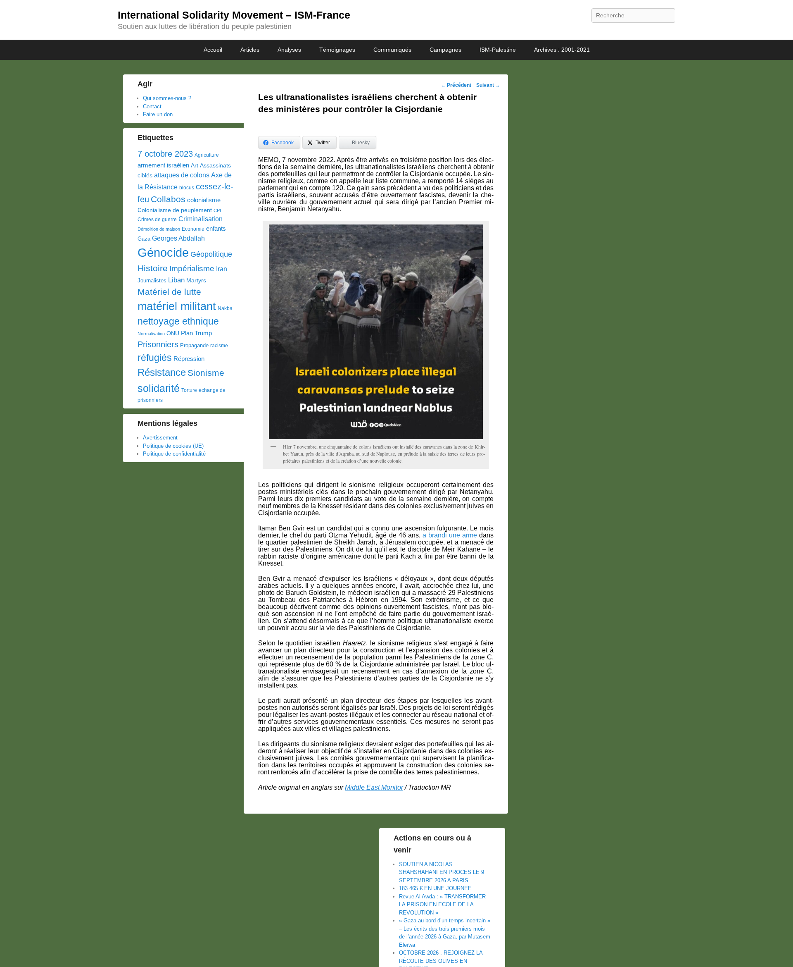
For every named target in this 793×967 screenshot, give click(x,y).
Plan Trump (196, 333)
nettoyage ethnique (178, 321)
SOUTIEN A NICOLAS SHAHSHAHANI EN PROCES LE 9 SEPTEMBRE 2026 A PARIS (441, 872)
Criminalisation (200, 218)
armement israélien (163, 165)
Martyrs (196, 280)
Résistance (162, 372)
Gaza (144, 239)
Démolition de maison (159, 229)
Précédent (456, 85)
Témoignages (337, 49)
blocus (186, 188)
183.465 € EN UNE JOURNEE (435, 888)
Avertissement (160, 438)
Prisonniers (158, 344)
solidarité (159, 388)
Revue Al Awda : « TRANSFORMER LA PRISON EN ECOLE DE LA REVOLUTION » (442, 904)
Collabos (168, 199)
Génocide (163, 252)
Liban (176, 280)
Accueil (213, 49)
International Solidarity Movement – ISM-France (234, 15)
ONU (172, 333)
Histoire (153, 268)
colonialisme (204, 199)
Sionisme (206, 372)
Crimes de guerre (157, 219)
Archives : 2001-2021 (562, 49)
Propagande (194, 345)
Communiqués (392, 49)
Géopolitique (211, 254)
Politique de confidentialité (174, 454)
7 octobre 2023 (165, 153)
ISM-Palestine (498, 49)
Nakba (225, 308)
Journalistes (152, 280)
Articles (249, 49)
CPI (217, 210)
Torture (189, 390)
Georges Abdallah (178, 238)
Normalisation (151, 333)
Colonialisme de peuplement (175, 210)
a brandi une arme (450, 535)
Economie (193, 229)
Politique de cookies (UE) (173, 446)
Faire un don (158, 114)
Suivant (488, 85)
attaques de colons (181, 175)
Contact (152, 106)
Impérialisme (191, 268)
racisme (219, 346)
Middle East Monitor (374, 787)
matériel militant (177, 306)
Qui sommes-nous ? (167, 98)
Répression (188, 359)
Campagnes (445, 49)
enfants (216, 228)
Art (194, 165)
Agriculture (207, 155)
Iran (221, 268)
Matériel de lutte (169, 291)
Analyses (289, 49)
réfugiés (155, 357)
